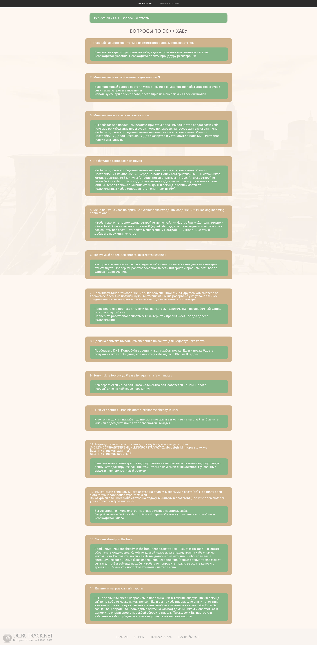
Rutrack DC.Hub (169, 3)
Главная (121, 637)
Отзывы (139, 637)
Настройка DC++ (189, 637)
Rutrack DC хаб (161, 637)
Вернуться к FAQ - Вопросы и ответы (122, 18)
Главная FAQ (145, 3)
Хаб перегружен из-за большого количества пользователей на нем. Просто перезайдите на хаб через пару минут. (150, 386)
